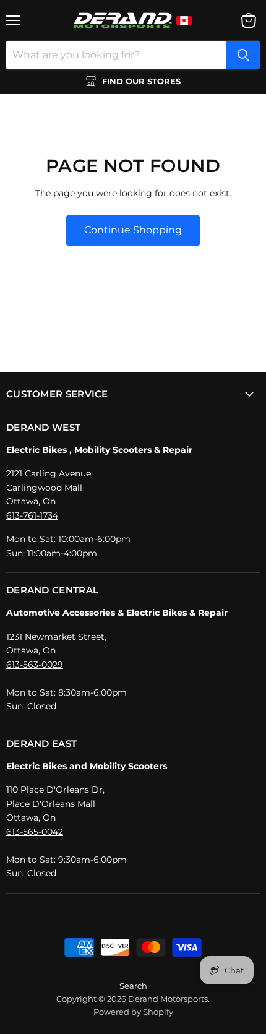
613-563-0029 (34, 664)
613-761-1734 (32, 515)
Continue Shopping (133, 230)
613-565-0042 (34, 831)
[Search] (243, 55)
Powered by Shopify (133, 1012)
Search (133, 986)
